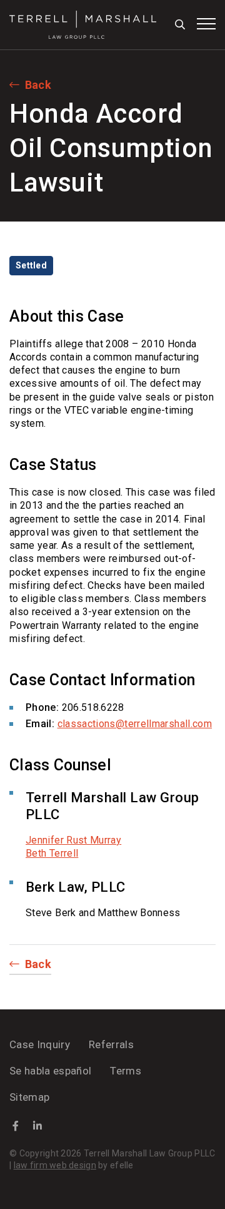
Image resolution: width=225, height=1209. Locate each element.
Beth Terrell (52, 853)
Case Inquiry (39, 1044)
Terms (125, 1070)
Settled (31, 265)
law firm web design (55, 1165)
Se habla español (50, 1070)
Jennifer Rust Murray (73, 840)
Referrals (111, 1044)
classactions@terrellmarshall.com (135, 724)
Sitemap (29, 1097)
